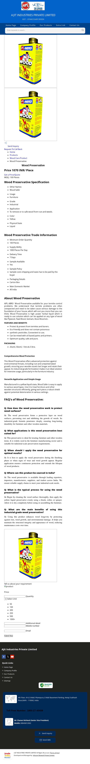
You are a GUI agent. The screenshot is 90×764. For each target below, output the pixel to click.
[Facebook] (4, 658)
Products (14, 155)
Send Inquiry (13, 146)
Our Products (46, 25)
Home (12, 152)
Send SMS (47, 740)
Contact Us (74, 25)
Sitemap (7, 681)
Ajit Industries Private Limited (33, 16)
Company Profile (28, 25)
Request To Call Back (13, 149)
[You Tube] (12, 658)
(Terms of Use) (55, 753)
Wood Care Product (18, 158)
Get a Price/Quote (12, 174)
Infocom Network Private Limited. (43, 755)
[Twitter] (8, 658)
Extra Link (60, 25)
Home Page (11, 25)
